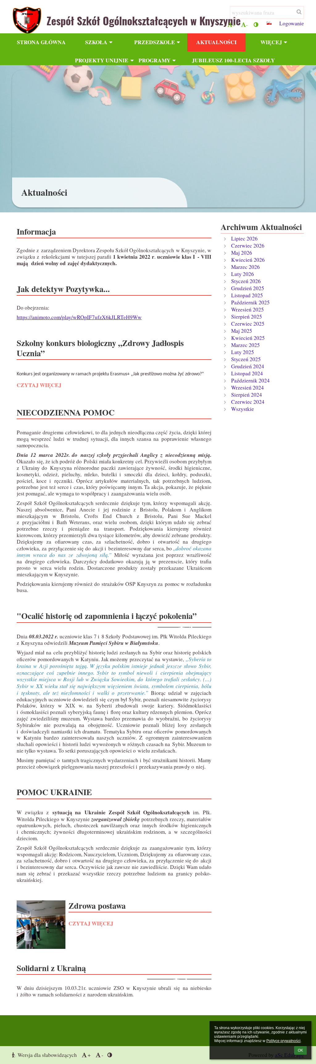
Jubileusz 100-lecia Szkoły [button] (219, 60)
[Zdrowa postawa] (41, 924)
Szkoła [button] (96, 42)
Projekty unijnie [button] (101, 60)
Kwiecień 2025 (248, 337)
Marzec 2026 (245, 266)
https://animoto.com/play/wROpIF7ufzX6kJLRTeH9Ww (79, 317)
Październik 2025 (250, 302)
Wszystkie (242, 408)
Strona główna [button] (41, 42)
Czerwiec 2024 (247, 401)
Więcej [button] (271, 42)
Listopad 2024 (247, 373)
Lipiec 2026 (244, 238)
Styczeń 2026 (246, 281)
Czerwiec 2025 (247, 323)
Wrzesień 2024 (247, 387)
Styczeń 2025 (246, 359)
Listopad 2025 (247, 295)
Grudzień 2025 (247, 288)
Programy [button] (155, 60)
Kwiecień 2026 (248, 259)
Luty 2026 (242, 273)
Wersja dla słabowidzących (47, 1054)
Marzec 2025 (245, 344)
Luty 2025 (242, 352)
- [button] (247, 24)
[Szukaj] (298, 11)
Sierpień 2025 (246, 316)
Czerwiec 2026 (247, 245)
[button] (256, 24)
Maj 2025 (241, 330)
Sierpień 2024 (246, 394)
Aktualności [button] (216, 42)
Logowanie (291, 23)
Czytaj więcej (38, 386)
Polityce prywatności (283, 1041)
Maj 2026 (241, 252)
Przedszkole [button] (154, 42)
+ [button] (233, 24)
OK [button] (300, 1050)
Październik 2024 (250, 380)
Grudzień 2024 (247, 366)
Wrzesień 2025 (247, 309)
